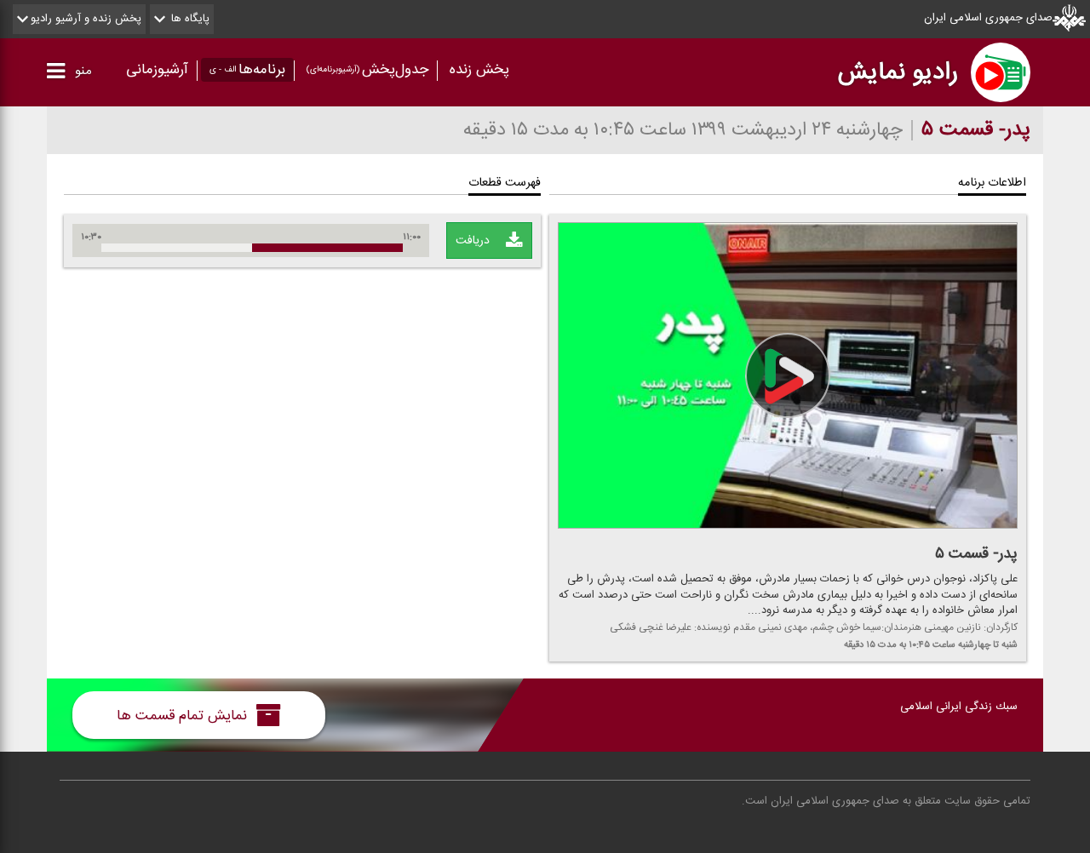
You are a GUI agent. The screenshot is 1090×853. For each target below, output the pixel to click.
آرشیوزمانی (157, 70)
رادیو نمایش (898, 72)
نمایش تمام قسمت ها (184, 715)
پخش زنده (479, 70)
